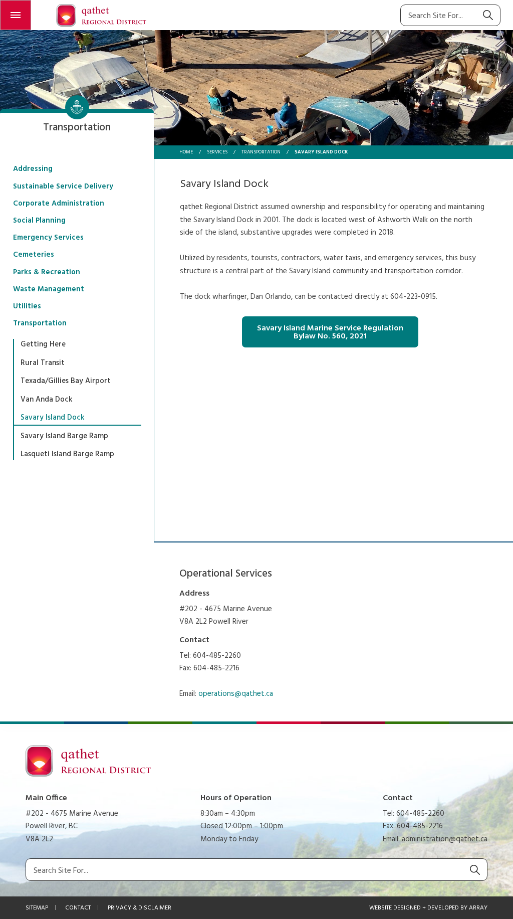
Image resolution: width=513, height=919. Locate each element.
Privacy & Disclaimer (139, 908)
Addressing (33, 169)
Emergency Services (48, 238)
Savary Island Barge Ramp (64, 436)
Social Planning (39, 221)
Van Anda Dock (47, 400)
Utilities (27, 306)
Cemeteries (33, 255)
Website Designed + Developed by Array (428, 908)
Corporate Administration (58, 204)
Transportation (261, 152)
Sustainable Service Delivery (63, 186)
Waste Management (48, 289)
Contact (78, 908)
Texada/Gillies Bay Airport (66, 381)
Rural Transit (43, 363)
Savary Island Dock (53, 418)
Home (186, 152)
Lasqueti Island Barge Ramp (67, 454)
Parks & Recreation (46, 272)
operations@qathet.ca (235, 694)
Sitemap (37, 908)
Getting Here (43, 344)
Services (217, 152)
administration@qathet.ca (444, 839)
